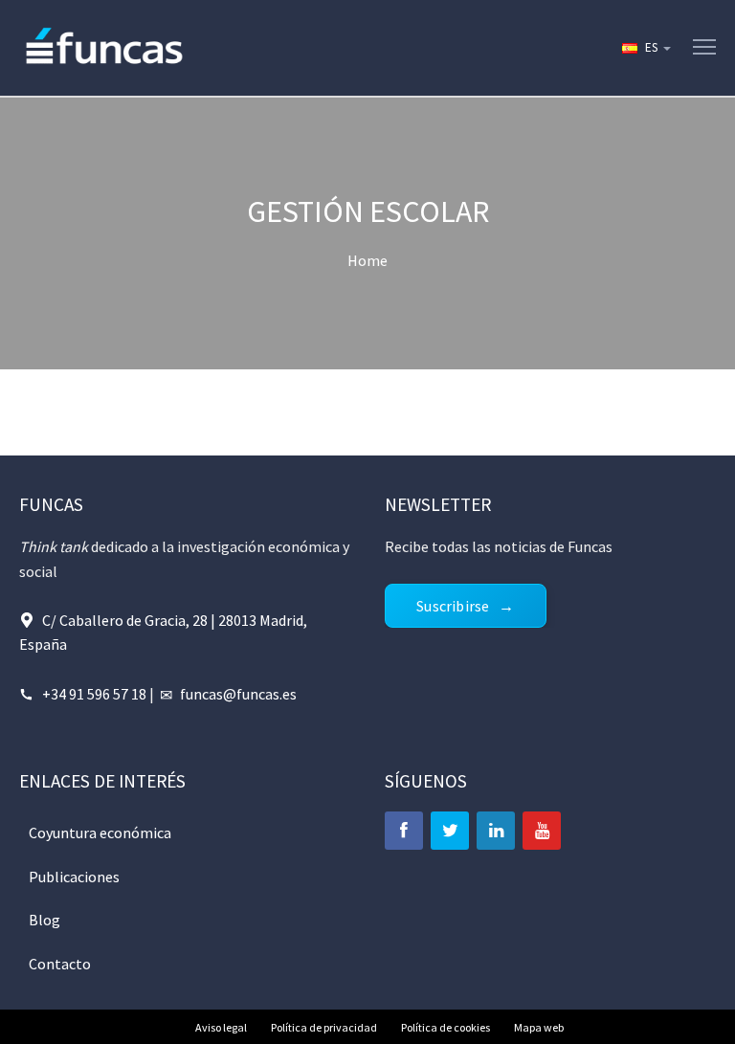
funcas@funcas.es (238, 693)
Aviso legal (221, 1027)
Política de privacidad (324, 1027)
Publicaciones (74, 876)
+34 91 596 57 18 (94, 693)
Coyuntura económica (100, 832)
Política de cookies (445, 1027)
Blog (44, 919)
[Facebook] (404, 830)
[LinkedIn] (496, 830)
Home (367, 260)
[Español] (645, 48)
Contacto (60, 963)
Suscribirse (452, 605)
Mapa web (539, 1027)
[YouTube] (542, 830)
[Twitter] (450, 830)
